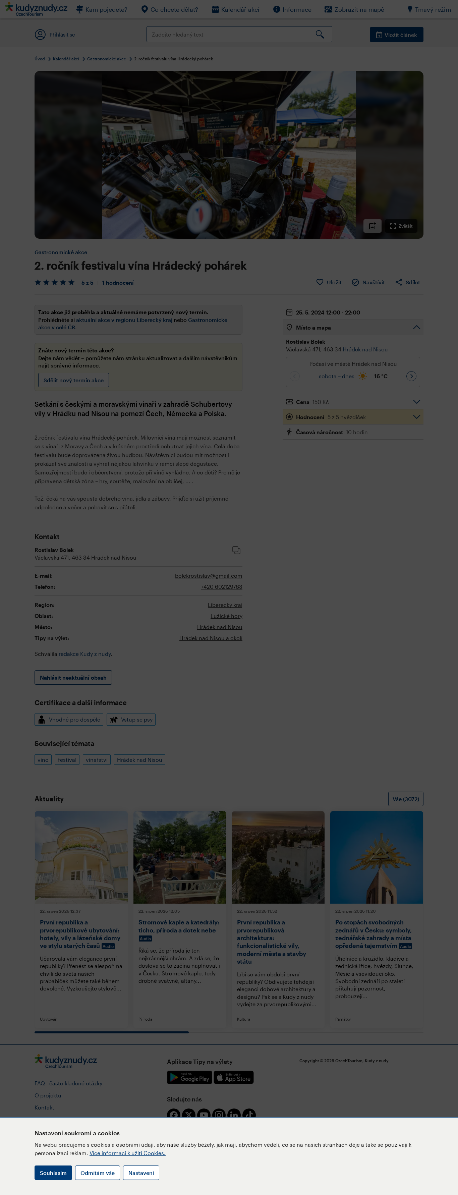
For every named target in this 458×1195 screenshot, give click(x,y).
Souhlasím (53, 1173)
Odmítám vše (97, 1173)
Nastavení (141, 1173)
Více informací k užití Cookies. (128, 1153)
